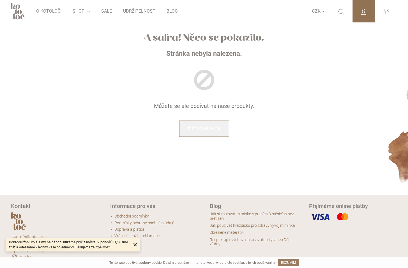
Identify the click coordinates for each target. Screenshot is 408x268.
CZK (317, 11)
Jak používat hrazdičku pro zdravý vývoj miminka (252, 225)
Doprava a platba (129, 229)
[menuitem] (49, 11)
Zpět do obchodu (204, 128)
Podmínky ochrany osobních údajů (144, 223)
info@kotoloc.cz (33, 237)
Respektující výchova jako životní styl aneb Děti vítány (250, 242)
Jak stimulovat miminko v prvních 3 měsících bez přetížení (252, 216)
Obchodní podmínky (131, 216)
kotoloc (25, 256)
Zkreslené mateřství (227, 232)
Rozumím (288, 263)
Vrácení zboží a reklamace (137, 236)
